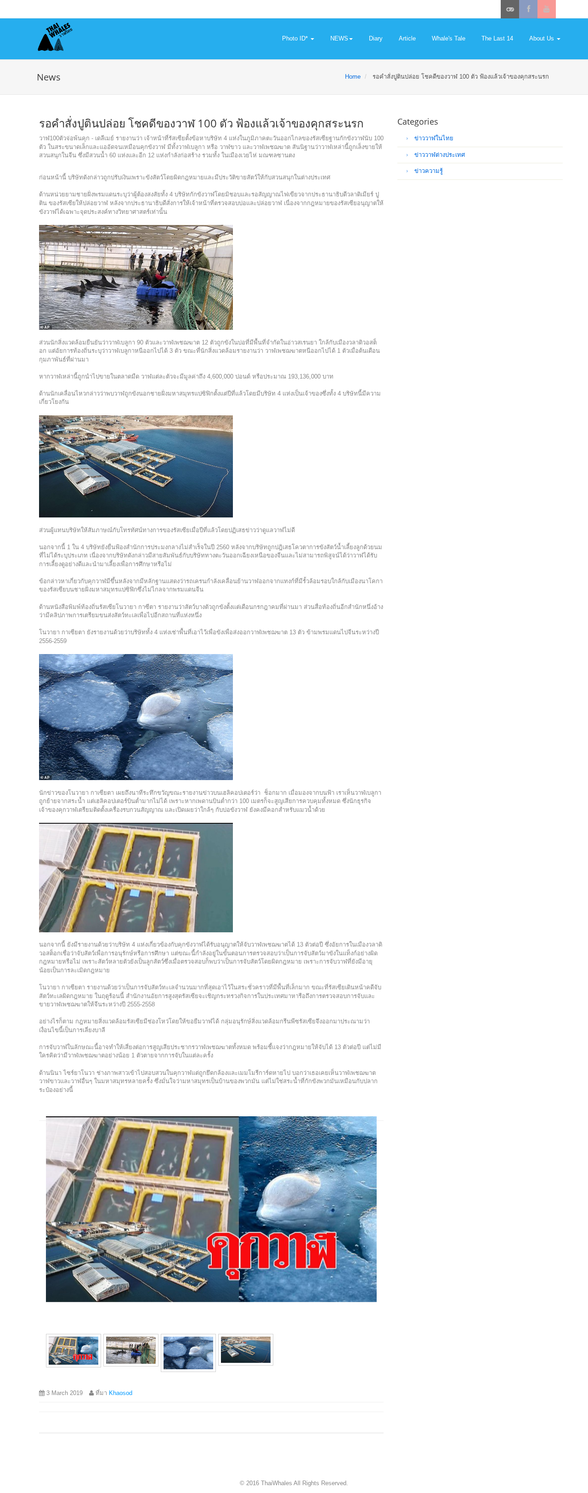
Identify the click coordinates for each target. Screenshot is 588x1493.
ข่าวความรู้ (428, 170)
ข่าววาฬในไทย (433, 138)
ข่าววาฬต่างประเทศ (439, 154)
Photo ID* (296, 38)
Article (407, 38)
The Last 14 (497, 38)
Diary (376, 38)
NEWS (339, 38)
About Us (542, 38)
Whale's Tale (448, 38)
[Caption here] (211, 1209)
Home (353, 76)
